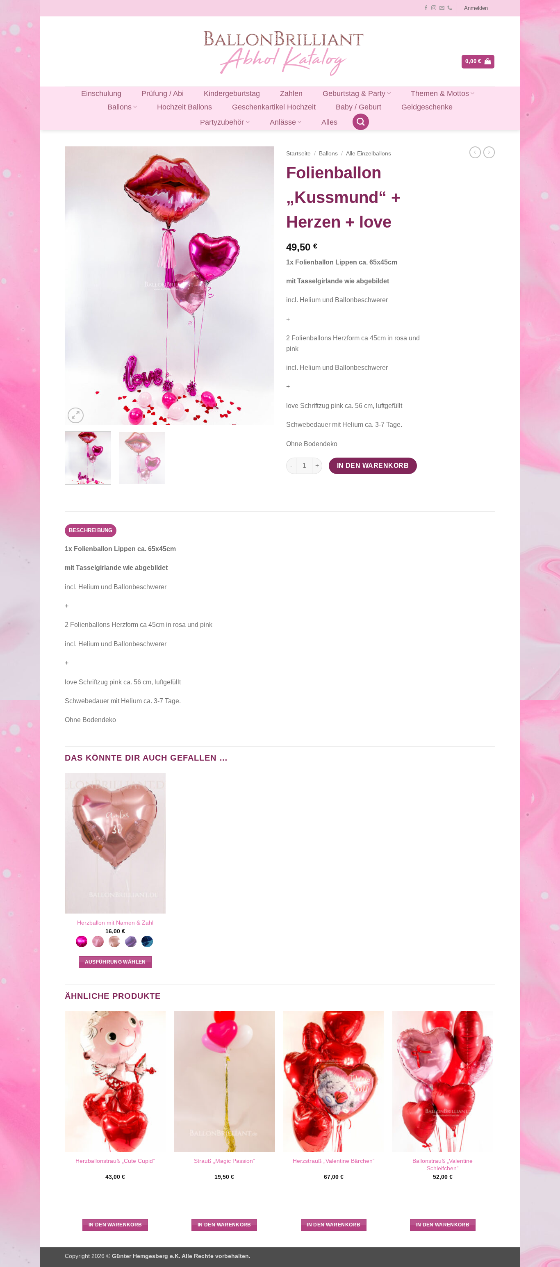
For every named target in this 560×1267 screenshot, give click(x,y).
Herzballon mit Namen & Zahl (115, 922)
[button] (476, 8)
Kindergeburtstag (232, 93)
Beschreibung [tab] (91, 530)
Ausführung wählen (115, 961)
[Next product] (475, 152)
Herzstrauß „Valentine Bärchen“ (334, 1161)
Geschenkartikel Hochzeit (274, 107)
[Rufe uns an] (449, 8)
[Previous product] (489, 152)
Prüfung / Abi (162, 93)
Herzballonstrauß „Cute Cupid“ (115, 1161)
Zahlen (291, 93)
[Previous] (79, 286)
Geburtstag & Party (354, 93)
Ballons (119, 107)
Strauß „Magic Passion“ (224, 1161)
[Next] (259, 286)
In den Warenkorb (373, 465)
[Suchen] (361, 122)
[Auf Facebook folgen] (425, 8)
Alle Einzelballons (368, 153)
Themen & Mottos (440, 93)
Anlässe (283, 122)
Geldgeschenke (427, 107)
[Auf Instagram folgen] (433, 8)
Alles (329, 122)
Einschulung (101, 93)
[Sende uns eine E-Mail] (441, 8)
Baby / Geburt (358, 107)
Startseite (298, 153)
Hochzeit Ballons (184, 107)
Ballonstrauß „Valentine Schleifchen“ (442, 1165)
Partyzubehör (222, 122)
